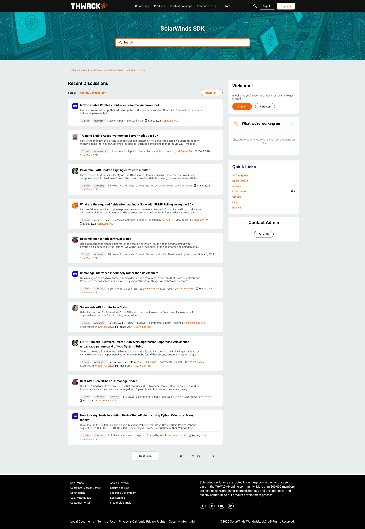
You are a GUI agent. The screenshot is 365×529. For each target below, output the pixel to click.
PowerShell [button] (137, 362)
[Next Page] (214, 456)
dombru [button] (162, 254)
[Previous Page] (203, 456)
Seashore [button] (191, 254)
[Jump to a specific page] (220, 456)
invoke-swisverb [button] (118, 362)
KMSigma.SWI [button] (185, 151)
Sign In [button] (242, 106)
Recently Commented (92, 93)
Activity (236, 186)
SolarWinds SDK (171, 120)
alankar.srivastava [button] (195, 322)
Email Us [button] (264, 234)
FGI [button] (162, 435)
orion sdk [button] (114, 396)
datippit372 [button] (168, 220)
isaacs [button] (162, 185)
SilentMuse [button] (153, 288)
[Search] (255, 6)
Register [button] (265, 106)
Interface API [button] (116, 323)
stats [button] (130, 323)
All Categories (240, 175)
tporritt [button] (154, 151)
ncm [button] (107, 220)
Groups (236, 196)
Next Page (145, 455)
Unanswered (263, 191)
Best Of (236, 207)
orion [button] (97, 220)
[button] (75, 106)
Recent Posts (240, 180)
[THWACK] (89, 6)
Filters (209, 92)
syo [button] (142, 120)
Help (235, 202)
